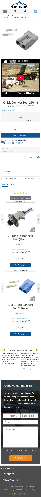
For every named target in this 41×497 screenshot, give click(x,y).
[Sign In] (25, 11)
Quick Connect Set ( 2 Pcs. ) (27, 17)
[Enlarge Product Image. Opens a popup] (32, 229)
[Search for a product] (15, 11)
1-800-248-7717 (20, 493)
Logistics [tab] (5, 148)
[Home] (20, 4)
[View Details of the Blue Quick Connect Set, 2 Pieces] (20, 286)
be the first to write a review (20, 198)
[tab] (10, 178)
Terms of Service (20, 452)
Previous (2, 219)
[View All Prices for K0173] (29, 251)
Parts (9, 16)
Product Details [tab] (7, 152)
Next (38, 219)
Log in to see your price (8, 111)
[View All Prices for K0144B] (29, 320)
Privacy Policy (7, 452)
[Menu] (4, 11)
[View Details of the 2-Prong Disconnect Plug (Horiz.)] (20, 217)
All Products (4, 16)
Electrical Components (18, 16)
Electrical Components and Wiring (10, 17)
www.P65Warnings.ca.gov (28, 369)
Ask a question (14, 142)
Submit (20, 458)
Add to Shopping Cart (20, 135)
